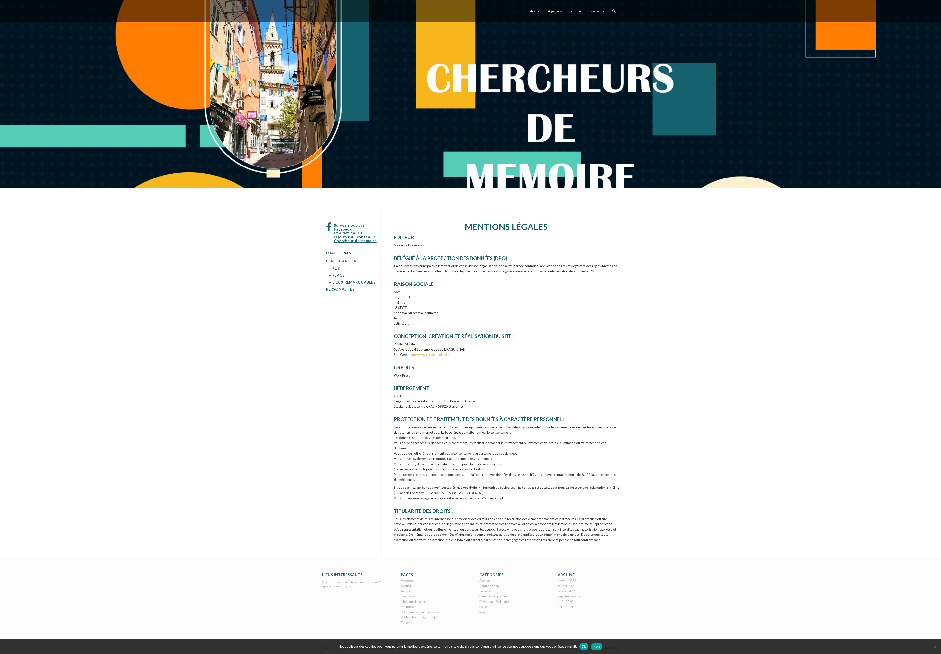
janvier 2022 (567, 581)
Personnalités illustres (494, 602)
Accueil (406, 586)
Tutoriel (406, 623)
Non (596, 646)
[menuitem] (536, 11)
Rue (482, 612)
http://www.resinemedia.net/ (429, 355)
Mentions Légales (413, 602)
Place (483, 607)
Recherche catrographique (419, 617)
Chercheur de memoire (355, 241)
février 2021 (567, 586)
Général (485, 591)
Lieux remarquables (493, 596)
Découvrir (408, 596)
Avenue (484, 581)
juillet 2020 (566, 607)
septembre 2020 (570, 596)
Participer (408, 607)
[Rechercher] (614, 11)
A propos (407, 581)
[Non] (934, 646)
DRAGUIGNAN (338, 253)
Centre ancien (489, 586)
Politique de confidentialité (420, 612)
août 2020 (565, 602)
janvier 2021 (567, 591)
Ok (584, 646)
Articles (406, 591)
